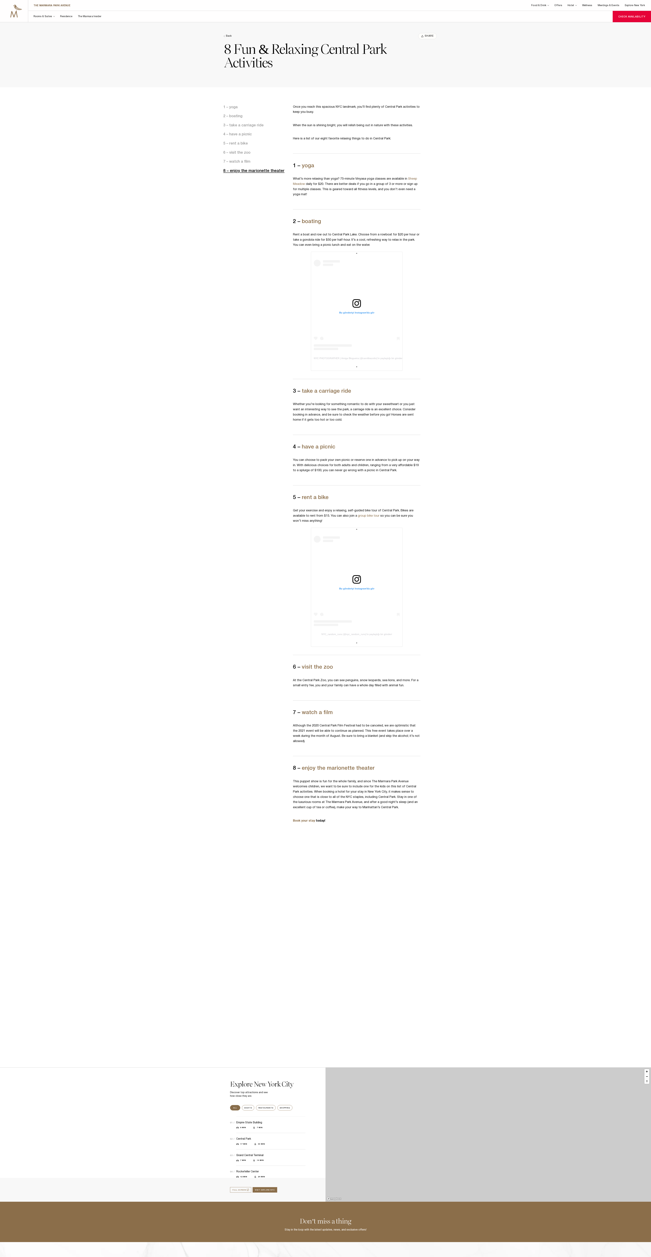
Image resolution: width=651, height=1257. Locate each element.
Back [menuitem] (229, 36)
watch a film (317, 712)
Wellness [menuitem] (587, 5)
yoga (308, 165)
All (235, 1107)
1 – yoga (230, 106)
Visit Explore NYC (265, 1189)
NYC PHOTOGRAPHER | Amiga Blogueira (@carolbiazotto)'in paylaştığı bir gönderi (358, 358)
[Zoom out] (646, 1076)
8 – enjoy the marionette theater (253, 170)
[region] (488, 1134)
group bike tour (368, 515)
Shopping (285, 1107)
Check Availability (631, 16)
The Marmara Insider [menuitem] (89, 16)
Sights (248, 1107)
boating (311, 221)
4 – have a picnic (237, 133)
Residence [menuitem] (66, 16)
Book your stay (304, 820)
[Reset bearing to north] (646, 1081)
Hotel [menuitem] (571, 5)
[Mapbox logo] (334, 1199)
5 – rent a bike (235, 143)
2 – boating (232, 115)
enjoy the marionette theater (338, 767)
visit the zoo (317, 666)
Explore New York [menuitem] (635, 5)
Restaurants (265, 1107)
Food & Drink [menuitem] (538, 5)
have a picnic (318, 446)
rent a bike (315, 497)
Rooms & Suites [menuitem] (43, 16)
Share (429, 36)
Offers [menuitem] (558, 5)
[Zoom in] (646, 1071)
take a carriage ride (326, 390)
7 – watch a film (236, 161)
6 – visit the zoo (236, 152)
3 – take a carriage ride (243, 124)
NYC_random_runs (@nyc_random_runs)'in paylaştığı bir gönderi (356, 634)
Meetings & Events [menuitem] (608, 5)
